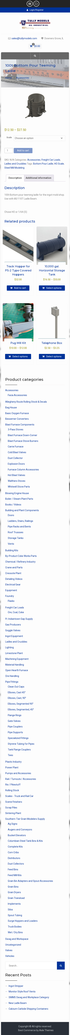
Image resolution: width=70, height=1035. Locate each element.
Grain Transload (16, 898)
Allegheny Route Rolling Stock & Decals (26, 401)
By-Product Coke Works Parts (21, 556)
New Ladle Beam (18, 1003)
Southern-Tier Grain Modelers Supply (25, 819)
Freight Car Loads (50, 159)
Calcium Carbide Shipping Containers (28, 1008)
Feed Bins (13, 869)
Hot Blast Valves (16, 475)
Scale (9, 137)
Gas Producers (13, 624)
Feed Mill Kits (15, 875)
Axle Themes (46, 1030)
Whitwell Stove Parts (19, 486)
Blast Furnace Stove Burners (23, 441)
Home (8, 77)
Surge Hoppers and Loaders (23, 921)
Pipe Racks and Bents (19, 526)
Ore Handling (12, 676)
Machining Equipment (17, 659)
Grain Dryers (14, 892)
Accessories (22, 77)
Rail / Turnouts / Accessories (20, 779)
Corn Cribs (13, 852)
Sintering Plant (13, 813)
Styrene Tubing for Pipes (21, 743)
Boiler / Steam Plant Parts (19, 498)
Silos (10, 909)
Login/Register (36, 10)
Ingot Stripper (16, 986)
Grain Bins (13, 886)
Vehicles (9, 956)
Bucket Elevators (17, 835)
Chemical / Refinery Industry (20, 561)
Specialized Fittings (18, 738)
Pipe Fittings (11, 681)
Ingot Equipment (14, 636)
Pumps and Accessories (18, 773)
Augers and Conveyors (20, 829)
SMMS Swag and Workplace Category (29, 997)
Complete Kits (15, 846)
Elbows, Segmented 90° (20, 703)
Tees (10, 755)
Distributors (14, 858)
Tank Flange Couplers (19, 749)
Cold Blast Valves (17, 452)
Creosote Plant (13, 573)
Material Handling (14, 664)
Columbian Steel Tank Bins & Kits (25, 841)
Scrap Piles (11, 807)
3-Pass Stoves (15, 429)
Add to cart (23, 150)
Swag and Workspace (16, 939)
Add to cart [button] (20, 288)
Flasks (11, 601)
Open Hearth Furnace (16, 670)
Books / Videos (13, 504)
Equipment (11, 590)
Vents (11, 543)
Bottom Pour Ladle (43, 163)
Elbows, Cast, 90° (17, 698)
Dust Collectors (16, 863)
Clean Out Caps (16, 686)
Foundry (9, 596)
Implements (14, 903)
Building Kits (11, 550)
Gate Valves (14, 721)
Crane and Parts (14, 567)
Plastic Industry (13, 761)
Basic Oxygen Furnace (17, 413)
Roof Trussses (15, 532)
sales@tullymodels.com (24, 38)
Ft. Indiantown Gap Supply (19, 619)
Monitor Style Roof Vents (22, 991)
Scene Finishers (13, 801)
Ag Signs (12, 823)
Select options (54, 288)
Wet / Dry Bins (15, 932)
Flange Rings (14, 715)
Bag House (11, 407)
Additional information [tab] (38, 178)
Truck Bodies (15, 926)
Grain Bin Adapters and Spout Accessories (30, 881)
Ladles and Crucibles (15, 163)
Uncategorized (13, 944)
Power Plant (11, 767)
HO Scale (59, 163)
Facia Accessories (17, 395)
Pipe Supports (15, 732)
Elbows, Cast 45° (16, 692)
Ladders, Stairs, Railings (20, 521)
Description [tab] (15, 178)
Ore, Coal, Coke (16, 612)
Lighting (9, 647)
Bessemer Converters (17, 418)
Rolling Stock (12, 790)
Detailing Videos (13, 579)
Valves (8, 950)
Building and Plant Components (22, 510)
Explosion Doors (16, 463)
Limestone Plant (14, 653)
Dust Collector (15, 458)
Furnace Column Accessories (23, 469)
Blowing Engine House (17, 493)
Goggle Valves (12, 630)
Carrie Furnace (15, 446)
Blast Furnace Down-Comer (22, 435)
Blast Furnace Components (19, 424)
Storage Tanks (15, 538)
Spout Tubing (15, 915)
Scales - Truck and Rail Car (19, 796)
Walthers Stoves (16, 481)
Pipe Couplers (15, 726)
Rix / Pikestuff (13, 784)
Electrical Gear (13, 584)
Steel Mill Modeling (14, 167)
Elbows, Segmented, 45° (21, 709)
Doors (11, 515)
